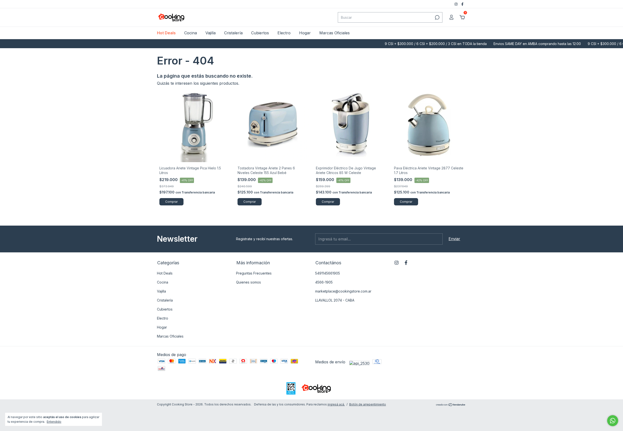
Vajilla (210, 32)
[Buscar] (436, 17)
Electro (284, 32)
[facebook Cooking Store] (462, 4)
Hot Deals (166, 32)
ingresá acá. (336, 404)
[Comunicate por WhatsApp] (612, 420)
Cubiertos (260, 32)
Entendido (54, 421)
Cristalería (233, 32)
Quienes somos (248, 282)
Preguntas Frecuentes (254, 273)
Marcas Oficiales (334, 32)
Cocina (190, 32)
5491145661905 (327, 273)
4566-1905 (324, 282)
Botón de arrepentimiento (367, 404)
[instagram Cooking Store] (456, 4)
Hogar (305, 32)
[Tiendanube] (451, 405)
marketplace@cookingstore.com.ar (343, 291)
